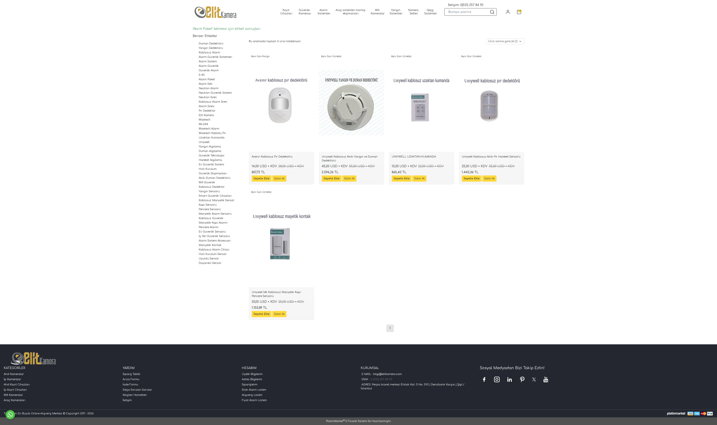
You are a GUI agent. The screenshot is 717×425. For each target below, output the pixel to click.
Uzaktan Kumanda (211, 137)
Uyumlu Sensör (209, 258)
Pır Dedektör (207, 110)
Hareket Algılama (210, 160)
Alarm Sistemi (208, 61)
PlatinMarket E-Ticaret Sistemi (346, 421)
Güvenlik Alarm (209, 70)
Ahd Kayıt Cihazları (17, 384)
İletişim (127, 400)
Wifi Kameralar (13, 395)
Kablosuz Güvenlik (211, 218)
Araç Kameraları (14, 400)
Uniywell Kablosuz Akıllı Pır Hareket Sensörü (491, 156)
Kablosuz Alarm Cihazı (214, 249)
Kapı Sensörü (208, 204)
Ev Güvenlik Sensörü (212, 231)
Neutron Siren (208, 97)
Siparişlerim (249, 384)
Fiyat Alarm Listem (254, 400)
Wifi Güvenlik (207, 182)
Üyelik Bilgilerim (252, 374)
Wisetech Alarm (209, 128)
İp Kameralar (12, 379)
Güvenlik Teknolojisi (211, 155)
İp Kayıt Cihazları (15, 389)
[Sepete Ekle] (261, 178)
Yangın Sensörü (209, 191)
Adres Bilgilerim (252, 379)
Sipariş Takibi (131, 374)
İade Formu (130, 384)
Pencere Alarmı (208, 227)
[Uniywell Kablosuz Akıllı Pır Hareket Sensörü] (491, 102)
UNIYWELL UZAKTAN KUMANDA (414, 156)
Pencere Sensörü (210, 209)
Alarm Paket (207, 79)
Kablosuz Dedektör (212, 187)
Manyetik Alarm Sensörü (215, 213)
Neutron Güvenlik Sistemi (215, 92)
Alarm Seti (205, 83)
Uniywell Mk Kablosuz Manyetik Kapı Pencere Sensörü (276, 294)
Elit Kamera (206, 115)
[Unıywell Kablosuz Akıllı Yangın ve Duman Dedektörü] (351, 102)
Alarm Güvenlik (209, 66)
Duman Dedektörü (211, 43)
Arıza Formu (131, 379)
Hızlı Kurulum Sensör (213, 254)
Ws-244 (203, 124)
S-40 (202, 75)
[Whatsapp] (10, 414)
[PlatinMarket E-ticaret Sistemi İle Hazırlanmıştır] (676, 413)
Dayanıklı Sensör (210, 263)
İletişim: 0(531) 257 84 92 (465, 5)
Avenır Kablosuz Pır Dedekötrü (272, 156)
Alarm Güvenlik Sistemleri (215, 57)
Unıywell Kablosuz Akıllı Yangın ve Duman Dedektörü (350, 158)
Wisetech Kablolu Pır (212, 133)
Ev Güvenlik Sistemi (211, 164)
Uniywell (204, 142)
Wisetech (204, 119)
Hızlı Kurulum (208, 169)
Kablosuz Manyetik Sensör (217, 200)
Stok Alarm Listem (254, 389)
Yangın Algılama (210, 146)
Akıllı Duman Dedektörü (214, 178)
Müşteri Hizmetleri (135, 395)
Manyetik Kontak (210, 245)
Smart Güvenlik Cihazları (215, 195)
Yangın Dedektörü (211, 48)
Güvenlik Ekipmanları (213, 173)
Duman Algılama (210, 151)
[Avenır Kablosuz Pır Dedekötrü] (281, 102)
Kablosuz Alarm (209, 52)
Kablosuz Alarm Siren (213, 101)
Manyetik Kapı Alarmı (213, 222)
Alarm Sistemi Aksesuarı (215, 240)
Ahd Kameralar (14, 374)
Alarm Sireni (206, 106)
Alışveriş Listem (252, 395)
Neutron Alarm (208, 88)
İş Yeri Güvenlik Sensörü (214, 236)
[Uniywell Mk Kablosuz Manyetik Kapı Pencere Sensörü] (281, 238)
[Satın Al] (279, 178)
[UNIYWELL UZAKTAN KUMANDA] (421, 102)
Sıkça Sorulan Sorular (137, 389)
